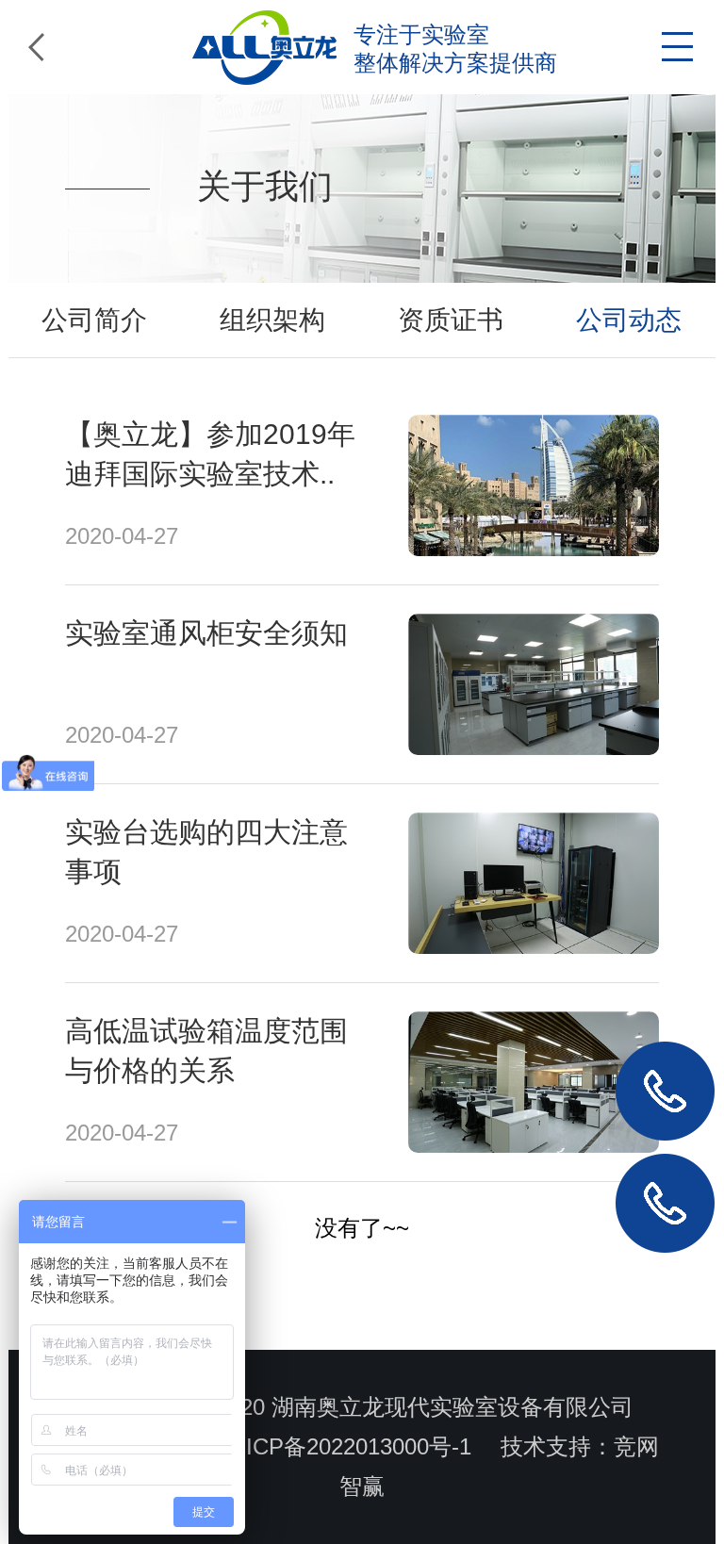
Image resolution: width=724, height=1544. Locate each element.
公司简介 (94, 320)
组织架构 (272, 320)
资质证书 (450, 320)
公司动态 (629, 320)
